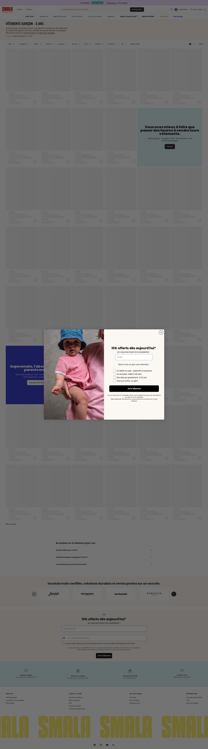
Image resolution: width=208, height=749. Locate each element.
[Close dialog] (161, 332)
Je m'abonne (134, 388)
